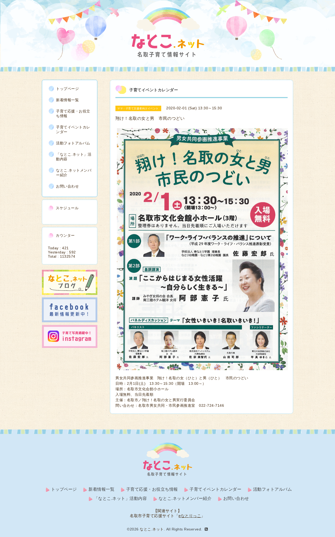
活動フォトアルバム (73, 143)
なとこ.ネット (152, 529)
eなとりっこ (189, 515)
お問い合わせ (67, 186)
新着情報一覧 (67, 100)
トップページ (67, 89)
